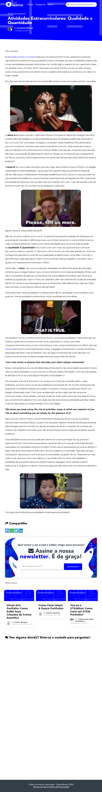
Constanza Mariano (25, 28)
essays (8, 349)
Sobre (50, 5)
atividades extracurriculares (21, 57)
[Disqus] (51, 674)
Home (30, 5)
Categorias (40, 5)
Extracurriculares (16, 14)
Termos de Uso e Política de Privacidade (51, 787)
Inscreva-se (72, 567)
